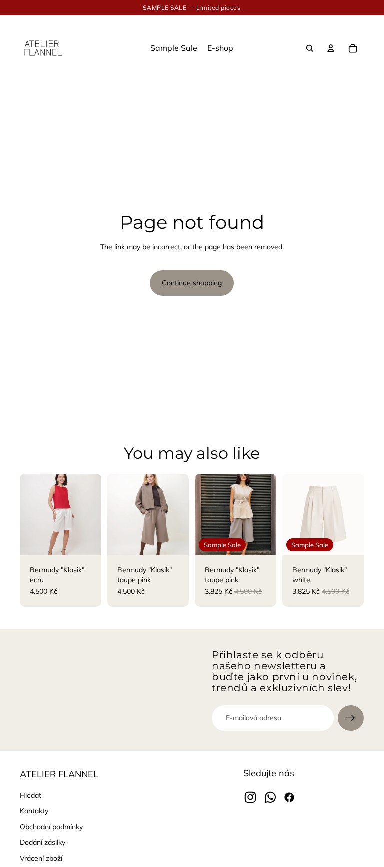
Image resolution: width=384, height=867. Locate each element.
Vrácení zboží (41, 858)
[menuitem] (174, 48)
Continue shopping (192, 282)
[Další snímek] (94, 514)
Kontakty (34, 810)
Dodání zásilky (43, 842)
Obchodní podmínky (51, 826)
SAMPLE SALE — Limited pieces (191, 7)
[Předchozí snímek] (28, 514)
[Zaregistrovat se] (351, 718)
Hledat (31, 795)
